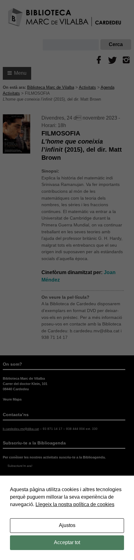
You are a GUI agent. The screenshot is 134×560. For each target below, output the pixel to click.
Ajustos (67, 525)
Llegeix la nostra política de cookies (75, 504)
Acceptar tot (67, 542)
